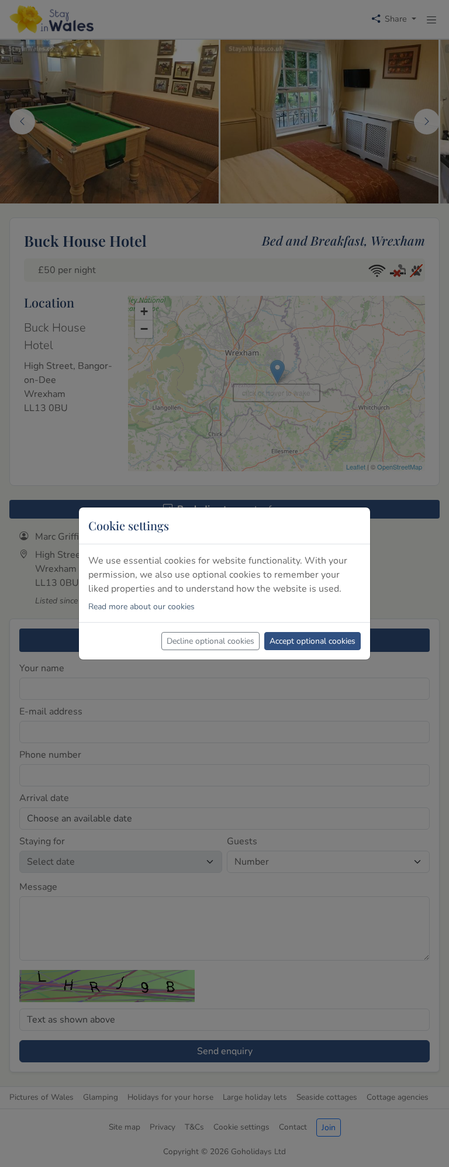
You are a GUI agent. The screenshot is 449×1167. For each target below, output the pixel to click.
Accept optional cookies (312, 641)
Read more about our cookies (141, 606)
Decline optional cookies (210, 641)
